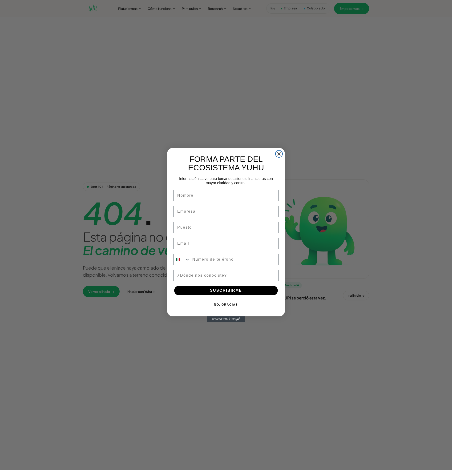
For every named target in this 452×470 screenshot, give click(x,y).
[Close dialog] (278, 153)
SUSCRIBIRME (226, 290)
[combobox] (182, 259)
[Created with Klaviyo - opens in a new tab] (226, 319)
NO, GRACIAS (226, 304)
